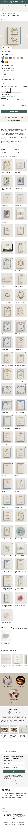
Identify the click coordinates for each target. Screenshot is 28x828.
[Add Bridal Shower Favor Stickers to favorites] (26, 526)
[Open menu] (2, 6)
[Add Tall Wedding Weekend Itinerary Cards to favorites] (26, 576)
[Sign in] (19, 6)
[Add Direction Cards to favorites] (12, 193)
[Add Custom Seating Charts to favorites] (26, 400)
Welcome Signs (5, 333)
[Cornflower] (2, 58)
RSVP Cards (17, 172)
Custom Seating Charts (19, 412)
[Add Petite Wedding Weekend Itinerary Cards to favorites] (12, 593)
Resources (4, 811)
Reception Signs (5, 507)
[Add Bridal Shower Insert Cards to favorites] (12, 559)
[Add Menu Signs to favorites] (12, 447)
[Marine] (2, 61)
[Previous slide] (1, 36)
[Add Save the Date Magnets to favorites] (26, 368)
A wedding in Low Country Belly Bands (5, 666)
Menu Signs (4, 459)
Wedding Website (5, 254)
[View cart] (25, 6)
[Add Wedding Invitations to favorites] (12, 160)
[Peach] (18, 58)
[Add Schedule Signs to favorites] (26, 416)
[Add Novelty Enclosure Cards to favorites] (26, 593)
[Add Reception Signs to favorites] (12, 495)
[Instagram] (16, 818)
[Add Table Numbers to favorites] (26, 258)
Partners (4, 808)
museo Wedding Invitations (17, 665)
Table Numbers (18, 270)
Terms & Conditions (6, 822)
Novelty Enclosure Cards (20, 605)
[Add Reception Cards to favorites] (26, 193)
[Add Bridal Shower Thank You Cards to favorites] (12, 526)
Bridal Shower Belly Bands (20, 555)
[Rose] (14, 58)
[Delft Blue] (10, 58)
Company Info (5, 802)
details (5, 125)
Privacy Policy (13, 822)
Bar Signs (17, 475)
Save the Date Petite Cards (7, 365)
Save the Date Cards (19, 349)
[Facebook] (11, 818)
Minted (2, 751)
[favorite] (5, 19)
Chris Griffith (4, 16)
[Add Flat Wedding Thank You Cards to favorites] (26, 176)
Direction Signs (5, 396)
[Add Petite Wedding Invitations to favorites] (26, 305)
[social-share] (2, 19)
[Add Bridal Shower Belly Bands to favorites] (26, 543)
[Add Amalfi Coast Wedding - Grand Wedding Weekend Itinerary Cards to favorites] (27, 726)
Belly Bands (17, 220)
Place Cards (4, 286)
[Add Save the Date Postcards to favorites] (26, 353)
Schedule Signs (18, 428)
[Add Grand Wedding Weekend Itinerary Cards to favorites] (12, 576)
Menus (3, 270)
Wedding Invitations (6, 172)
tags (23, 125)
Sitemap (18, 822)
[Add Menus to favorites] (12, 258)
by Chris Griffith (3, 667)
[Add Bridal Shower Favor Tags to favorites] (12, 543)
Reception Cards (18, 205)
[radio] (2, 73)
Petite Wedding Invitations (20, 318)
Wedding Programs (19, 286)
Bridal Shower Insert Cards (7, 571)
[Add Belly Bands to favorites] (26, 208)
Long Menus (17, 254)
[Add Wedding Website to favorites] (12, 242)
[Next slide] (27, 36)
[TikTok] (15, 818)
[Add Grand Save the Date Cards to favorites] (12, 368)
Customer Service (6, 805)
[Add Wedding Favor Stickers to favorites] (26, 290)
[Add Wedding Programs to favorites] (26, 274)
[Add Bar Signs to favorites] (26, 463)
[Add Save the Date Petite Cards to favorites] (12, 353)
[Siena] (21, 58)
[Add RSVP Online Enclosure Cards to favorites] (12, 225)
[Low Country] (6, 58)
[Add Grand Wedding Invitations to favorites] (12, 305)
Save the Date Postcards (20, 365)
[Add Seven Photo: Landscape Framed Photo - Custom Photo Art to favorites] (7, 726)
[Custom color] (6, 61)
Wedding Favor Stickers (20, 302)
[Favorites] (22, 6)
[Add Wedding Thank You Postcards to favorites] (12, 208)
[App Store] (7, 815)
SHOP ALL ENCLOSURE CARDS (20, 628)
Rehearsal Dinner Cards (20, 237)
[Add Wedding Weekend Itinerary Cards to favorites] (26, 559)
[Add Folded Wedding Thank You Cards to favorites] (12, 176)
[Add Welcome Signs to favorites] (12, 321)
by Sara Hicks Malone (5, 643)
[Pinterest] (13, 818)
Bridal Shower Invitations (20, 522)
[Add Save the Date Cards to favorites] (26, 337)
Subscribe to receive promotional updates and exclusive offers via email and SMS (13, 758)
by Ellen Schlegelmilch (16, 666)
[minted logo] (6, 5)
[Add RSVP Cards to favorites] (26, 160)
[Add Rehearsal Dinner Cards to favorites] (26, 225)
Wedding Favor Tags (6, 302)
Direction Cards (5, 205)
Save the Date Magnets (19, 381)
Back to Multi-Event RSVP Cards (8, 13)
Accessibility (22, 822)
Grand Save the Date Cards (7, 381)
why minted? (14, 125)
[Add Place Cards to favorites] (12, 274)
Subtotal (3, 105)
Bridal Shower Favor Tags (7, 555)
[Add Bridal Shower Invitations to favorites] (26, 510)
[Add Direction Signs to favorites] (12, 384)
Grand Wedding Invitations (7, 318)
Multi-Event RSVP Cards (12, 751)
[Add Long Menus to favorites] (26, 242)
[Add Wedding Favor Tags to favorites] (12, 290)
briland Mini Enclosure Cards (6, 642)
